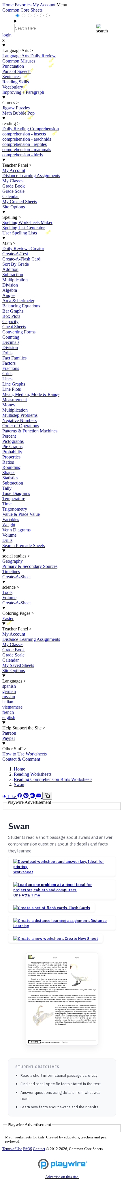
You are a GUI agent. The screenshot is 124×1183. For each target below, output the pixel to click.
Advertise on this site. (62, 1177)
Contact (39, 1149)
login (7, 34)
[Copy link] (47, 796)
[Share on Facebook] (20, 796)
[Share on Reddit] (33, 796)
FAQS (27, 1149)
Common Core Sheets (22, 10)
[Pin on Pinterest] (26, 796)
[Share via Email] (39, 796)
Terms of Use (12, 1149)
